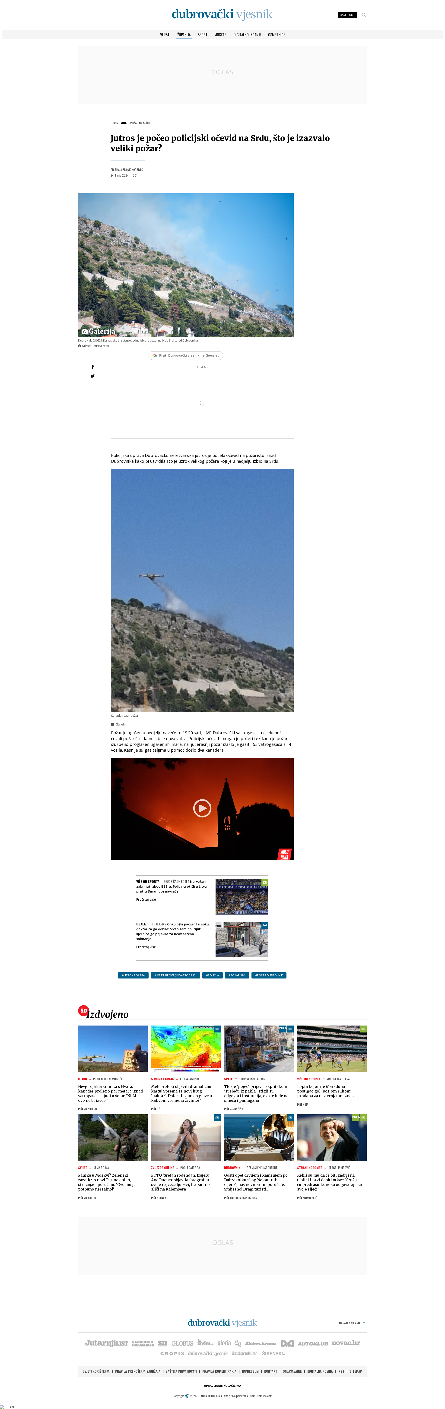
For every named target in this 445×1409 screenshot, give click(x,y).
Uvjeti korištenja (96, 1371)
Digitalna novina (320, 1371)
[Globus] (182, 1343)
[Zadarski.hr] (245, 1353)
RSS (341, 1371)
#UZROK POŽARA (133, 975)
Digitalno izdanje (247, 35)
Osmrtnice (276, 35)
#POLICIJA (212, 975)
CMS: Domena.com (261, 1395)
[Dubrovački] (222, 15)
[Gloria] (224, 1343)
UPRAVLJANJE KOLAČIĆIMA (222, 1386)
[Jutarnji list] (106, 1343)
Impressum (250, 1371)
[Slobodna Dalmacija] (142, 1343)
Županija (184, 35)
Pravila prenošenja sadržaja (137, 1371)
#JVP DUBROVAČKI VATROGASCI (175, 975)
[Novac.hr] (346, 1343)
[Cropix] (172, 1353)
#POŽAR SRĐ (237, 975)
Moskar (220, 35)
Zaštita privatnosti (181, 1371)
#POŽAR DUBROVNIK (269, 975)
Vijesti (165, 35)
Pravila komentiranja (219, 1371)
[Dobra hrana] (261, 1343)
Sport (202, 35)
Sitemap (356, 1371)
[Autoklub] (313, 1343)
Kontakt (270, 1371)
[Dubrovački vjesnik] (208, 1353)
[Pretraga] (364, 15)
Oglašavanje (292, 1371)
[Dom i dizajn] (287, 1343)
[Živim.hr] (205, 1343)
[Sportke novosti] (162, 1343)
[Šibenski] (273, 1353)
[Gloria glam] (238, 1343)
